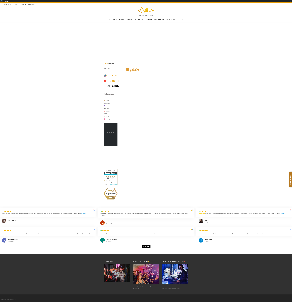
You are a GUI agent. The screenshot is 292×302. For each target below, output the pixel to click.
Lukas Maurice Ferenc (11, 299)
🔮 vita (105, 105)
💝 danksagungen (108, 119)
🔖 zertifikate (107, 111)
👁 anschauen (107, 103)
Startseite (106, 63)
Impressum (11, 297)
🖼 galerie (106, 108)
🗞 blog (105, 113)
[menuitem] (1, 1)
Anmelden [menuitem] (5, 1)
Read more (83, 213)
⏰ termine (106, 116)
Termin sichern (290, 179)
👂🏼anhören (106, 100)
